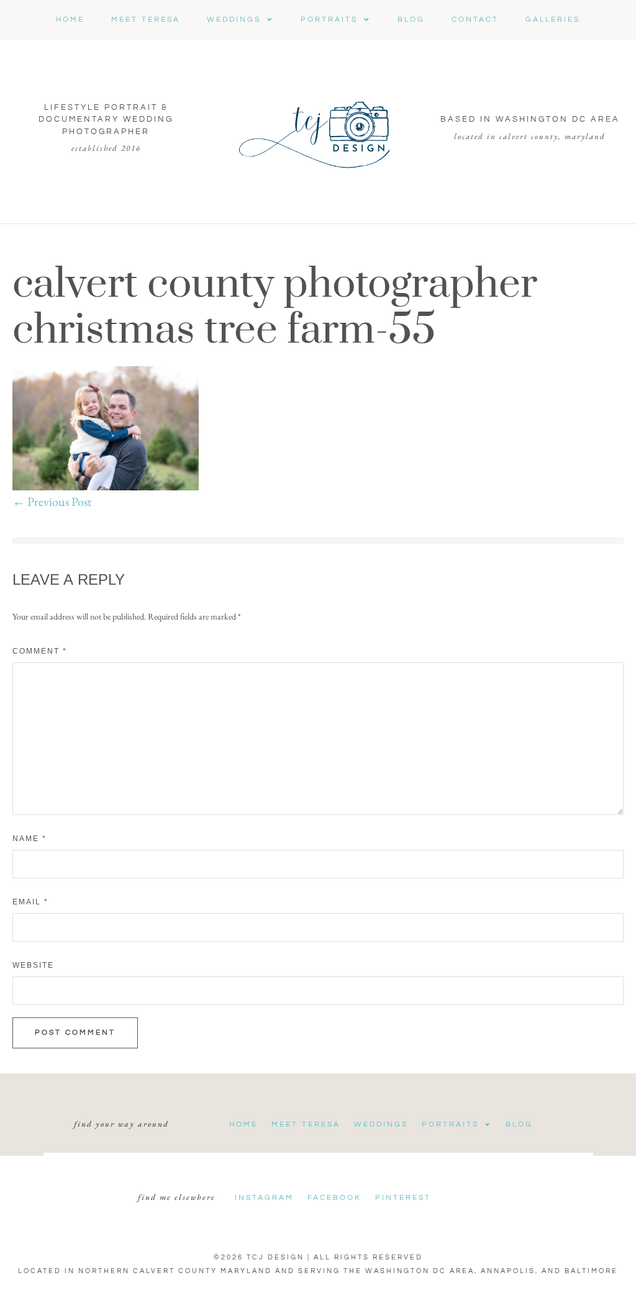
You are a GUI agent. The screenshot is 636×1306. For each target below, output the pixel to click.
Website (33, 965)
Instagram (264, 1198)
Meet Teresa (305, 1124)
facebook (334, 1198)
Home (243, 1124)
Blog (519, 1124)
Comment (39, 651)
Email (30, 902)
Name (29, 838)
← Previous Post (51, 501)
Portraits (450, 1124)
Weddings (381, 1124)
